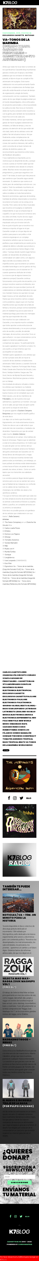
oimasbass (15, 724)
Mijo (6, 546)
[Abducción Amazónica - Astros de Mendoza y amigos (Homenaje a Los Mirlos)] (19, 821)
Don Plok (8, 563)
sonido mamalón (22, 733)
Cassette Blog (14, 1242)
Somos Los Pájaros (12, 534)
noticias (29, 35)
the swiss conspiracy (24, 736)
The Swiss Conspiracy (13, 522)
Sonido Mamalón (11, 543)
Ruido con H (9, 549)
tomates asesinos (13, 739)
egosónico (9, 687)
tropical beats (16, 742)
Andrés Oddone (19, 434)
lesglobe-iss (23, 711)
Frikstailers (7, 399)
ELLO (28, 798)
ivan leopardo (16, 708)
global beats (19, 705)
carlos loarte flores (15, 672)
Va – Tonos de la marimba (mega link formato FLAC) (19, 575)
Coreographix (25, 1244)
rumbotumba (10, 730)
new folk (13, 720)
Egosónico (9, 566)
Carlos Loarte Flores (12, 528)
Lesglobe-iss (9, 557)
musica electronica (14, 714)
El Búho (8, 531)
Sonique (8, 555)
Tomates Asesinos (12, 540)
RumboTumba (10, 552)
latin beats (9, 711)
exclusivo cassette (13, 693)
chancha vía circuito (15, 675)
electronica (9, 690)
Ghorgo (8, 537)
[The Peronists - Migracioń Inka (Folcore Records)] (19, 775)
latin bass (30, 708)
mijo (32, 711)
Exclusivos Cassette (14, 696)
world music (25, 745)
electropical (24, 690)
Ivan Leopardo (10, 561)
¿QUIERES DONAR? (18, 1154)
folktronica (24, 702)
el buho (19, 687)
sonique (7, 736)
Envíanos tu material (19, 1192)
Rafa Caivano (14, 516)
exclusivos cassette (13, 35)
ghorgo (7, 705)
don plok (26, 684)
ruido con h (18, 727)
